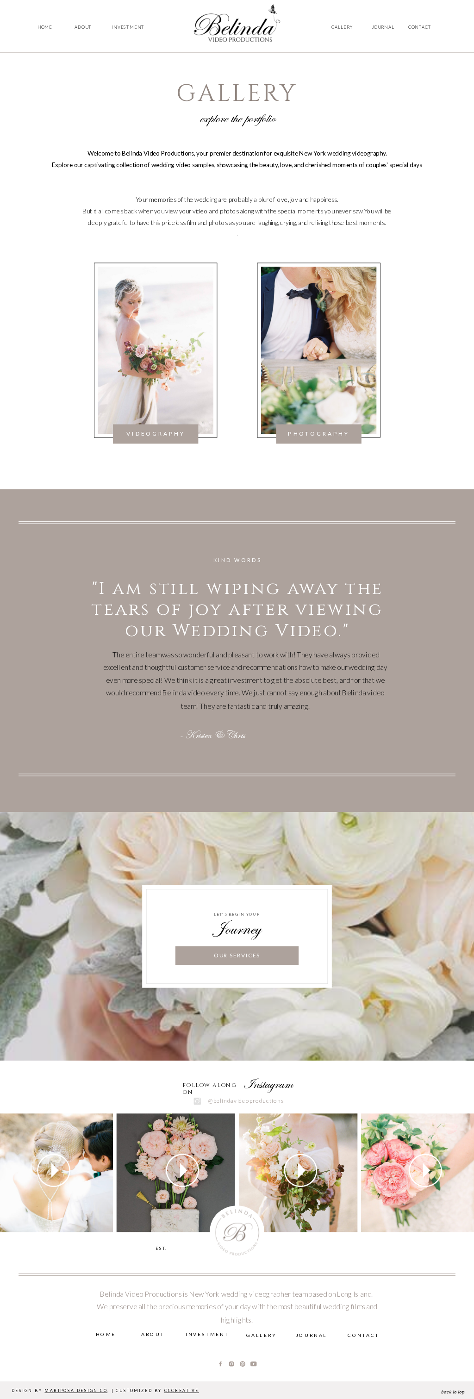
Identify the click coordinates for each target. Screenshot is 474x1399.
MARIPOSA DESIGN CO (75, 1390)
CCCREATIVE (181, 1390)
